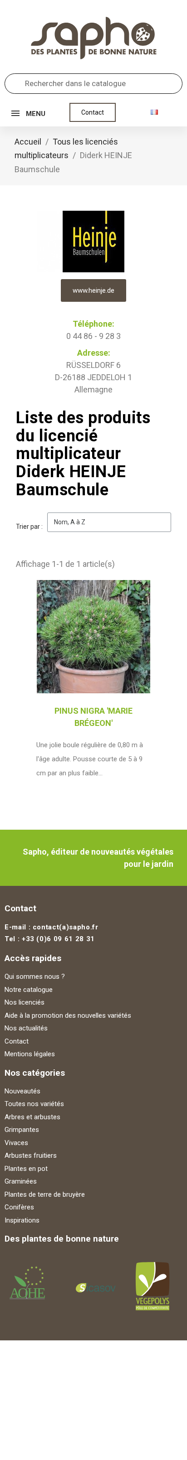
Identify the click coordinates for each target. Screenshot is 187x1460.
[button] (92, 112)
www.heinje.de (93, 290)
